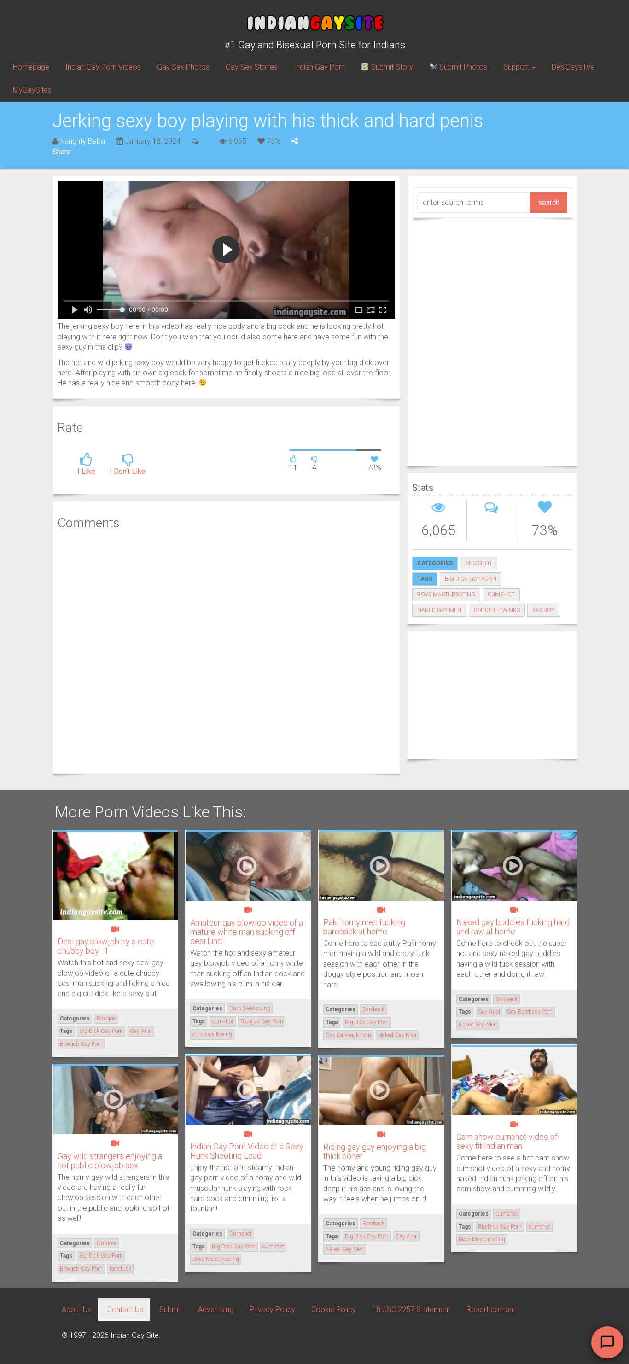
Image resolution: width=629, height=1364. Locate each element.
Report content (490, 1309)
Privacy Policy (272, 1309)
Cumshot (478, 563)
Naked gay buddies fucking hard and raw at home (513, 926)
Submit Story (391, 67)
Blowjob (106, 1018)
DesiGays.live (573, 67)
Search (548, 202)
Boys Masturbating (446, 594)
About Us (76, 1309)
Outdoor (106, 1243)
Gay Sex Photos (183, 67)
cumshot (501, 594)
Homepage (31, 67)
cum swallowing (212, 1034)
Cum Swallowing (249, 1008)
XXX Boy (543, 610)
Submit (170, 1309)
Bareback (373, 1009)
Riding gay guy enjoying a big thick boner (374, 1151)
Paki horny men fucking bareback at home (364, 926)
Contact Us (125, 1309)
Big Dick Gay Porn (470, 579)
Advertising (215, 1309)
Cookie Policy (333, 1309)
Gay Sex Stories (252, 67)
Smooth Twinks (497, 610)
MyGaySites (32, 90)
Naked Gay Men (439, 610)
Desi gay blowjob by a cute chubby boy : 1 (106, 946)
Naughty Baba (82, 141)
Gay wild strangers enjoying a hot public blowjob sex (110, 1160)
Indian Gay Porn (319, 67)
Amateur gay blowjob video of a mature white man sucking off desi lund (246, 932)
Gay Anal (141, 1031)
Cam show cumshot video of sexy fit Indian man (507, 1141)
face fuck (120, 1268)
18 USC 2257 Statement (411, 1309)
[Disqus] (226, 651)
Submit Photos (462, 67)
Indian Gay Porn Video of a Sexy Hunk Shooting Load (246, 1151)
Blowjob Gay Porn (81, 1044)
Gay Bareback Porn (348, 1035)
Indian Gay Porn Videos (103, 67)
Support (517, 67)
